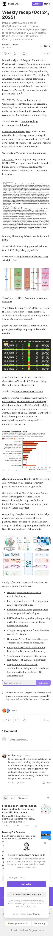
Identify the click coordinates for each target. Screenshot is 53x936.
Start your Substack (19, 923)
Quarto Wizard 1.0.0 (19, 381)
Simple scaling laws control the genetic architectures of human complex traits (26, 658)
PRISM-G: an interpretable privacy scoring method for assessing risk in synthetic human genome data (28, 622)
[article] (26, 815)
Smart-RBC (8, 159)
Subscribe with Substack (28, 894)
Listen (47, 46)
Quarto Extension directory (28, 391)
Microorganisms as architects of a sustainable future (24, 594)
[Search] (48, 798)
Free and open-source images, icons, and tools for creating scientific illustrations (19, 809)
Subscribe (37, 4)
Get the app (39, 923)
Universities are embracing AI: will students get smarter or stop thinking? (25, 399)
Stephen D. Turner (10, 45)
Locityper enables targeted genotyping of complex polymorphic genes (28, 603)
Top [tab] (5, 798)
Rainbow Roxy (14, 755)
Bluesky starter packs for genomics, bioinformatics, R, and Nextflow (18, 837)
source (45, 699)
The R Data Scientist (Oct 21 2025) (19, 308)
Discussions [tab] (23, 798)
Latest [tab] (12, 798)
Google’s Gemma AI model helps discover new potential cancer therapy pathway (25, 518)
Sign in (47, 4)
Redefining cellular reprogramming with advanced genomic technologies (27, 611)
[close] (45, 843)
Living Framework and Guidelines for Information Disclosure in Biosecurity (26, 649)
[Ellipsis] (49, 755)
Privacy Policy (31, 906)
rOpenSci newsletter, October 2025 (20, 479)
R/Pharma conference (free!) (16, 131)
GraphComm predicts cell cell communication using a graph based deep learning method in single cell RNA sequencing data (28, 670)
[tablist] (16, 798)
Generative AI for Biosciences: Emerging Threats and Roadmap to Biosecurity (27, 641)
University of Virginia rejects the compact (24, 153)
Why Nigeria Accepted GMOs (24, 497)
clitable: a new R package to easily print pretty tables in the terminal (25, 329)
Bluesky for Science (13, 832)
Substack (13, 930)
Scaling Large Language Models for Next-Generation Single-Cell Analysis (26, 527)
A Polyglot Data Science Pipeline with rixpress (23, 62)
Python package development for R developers (20, 123)
